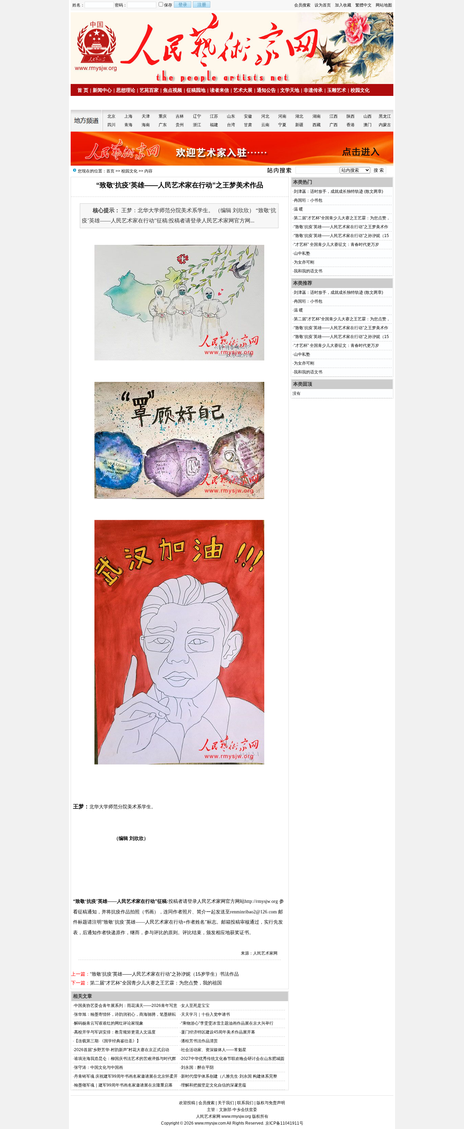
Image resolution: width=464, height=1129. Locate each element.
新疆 (299, 124)
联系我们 (245, 1102)
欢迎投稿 (187, 1102)
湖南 (317, 116)
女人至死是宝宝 (195, 1005)
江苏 (214, 116)
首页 (110, 171)
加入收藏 (343, 5)
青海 (128, 124)
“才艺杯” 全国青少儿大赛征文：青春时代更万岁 (336, 244)
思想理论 (125, 90)
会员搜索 (302, 5)
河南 (282, 116)
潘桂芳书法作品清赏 (199, 1041)
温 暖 (298, 209)
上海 (128, 116)
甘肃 (248, 124)
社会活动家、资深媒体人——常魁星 (213, 1049)
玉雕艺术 (336, 90)
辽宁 (197, 116)
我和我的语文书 (308, 271)
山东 (231, 116)
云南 (265, 124)
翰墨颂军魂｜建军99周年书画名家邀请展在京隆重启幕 (123, 1085)
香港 (350, 124)
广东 (163, 124)
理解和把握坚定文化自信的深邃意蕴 (213, 1085)
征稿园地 (196, 90)
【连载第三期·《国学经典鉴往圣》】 (107, 1041)
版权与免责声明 (270, 1102)
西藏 (317, 124)
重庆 (163, 116)
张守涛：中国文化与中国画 (98, 1067)
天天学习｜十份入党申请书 (205, 1014)
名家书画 (113, 103)
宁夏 (282, 124)
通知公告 (266, 90)
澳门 (367, 124)
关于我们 (226, 1102)
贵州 (180, 124)
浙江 (197, 124)
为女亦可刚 (304, 262)
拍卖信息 (89, 103)
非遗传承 (313, 90)
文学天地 (289, 90)
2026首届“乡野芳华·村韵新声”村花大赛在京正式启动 (121, 1049)
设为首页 (323, 5)
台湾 (231, 124)
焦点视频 (172, 90)
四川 (111, 124)
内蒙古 (385, 124)
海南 (146, 124)
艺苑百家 (149, 90)
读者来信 (219, 90)
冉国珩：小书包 (308, 200)
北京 (111, 116)
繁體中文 (363, 5)
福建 (214, 124)
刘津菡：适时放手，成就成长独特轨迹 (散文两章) (338, 191)
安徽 (248, 116)
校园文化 (360, 90)
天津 (146, 116)
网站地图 (384, 5)
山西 (367, 116)
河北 (265, 116)
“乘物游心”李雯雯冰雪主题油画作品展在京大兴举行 (227, 1023)
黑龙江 (385, 116)
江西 (333, 116)
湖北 (299, 116)
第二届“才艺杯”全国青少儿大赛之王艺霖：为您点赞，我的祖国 (156, 982)
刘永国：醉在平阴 (197, 1067)
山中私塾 (302, 253)
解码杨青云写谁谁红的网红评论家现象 (108, 1023)
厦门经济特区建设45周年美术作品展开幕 (218, 1032)
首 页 (82, 90)
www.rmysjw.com (210, 1123)
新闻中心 (102, 90)
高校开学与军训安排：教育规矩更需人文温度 (115, 1032)
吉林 (180, 116)
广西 (333, 124)
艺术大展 (242, 90)
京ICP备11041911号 (284, 1123)
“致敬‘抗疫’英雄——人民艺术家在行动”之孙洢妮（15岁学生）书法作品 (164, 974)
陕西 (350, 116)
